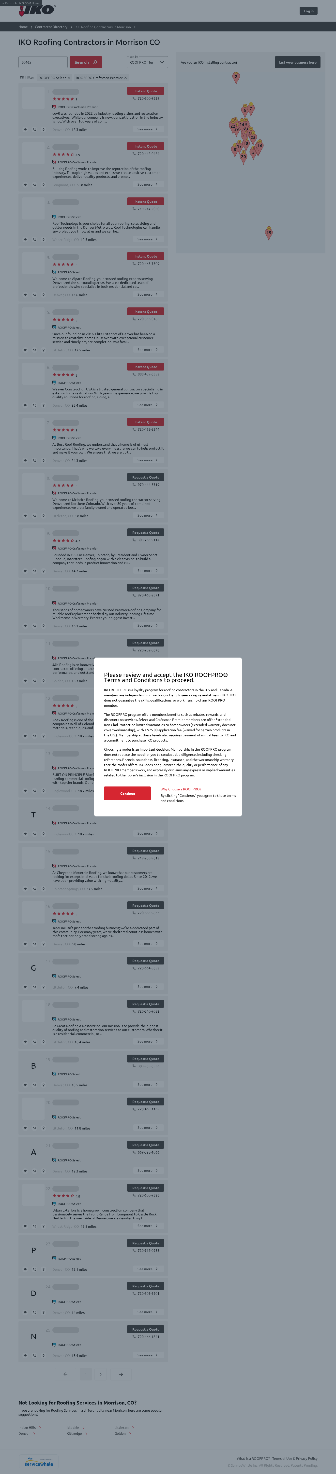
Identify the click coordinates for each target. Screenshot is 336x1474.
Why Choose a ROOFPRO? (181, 789)
